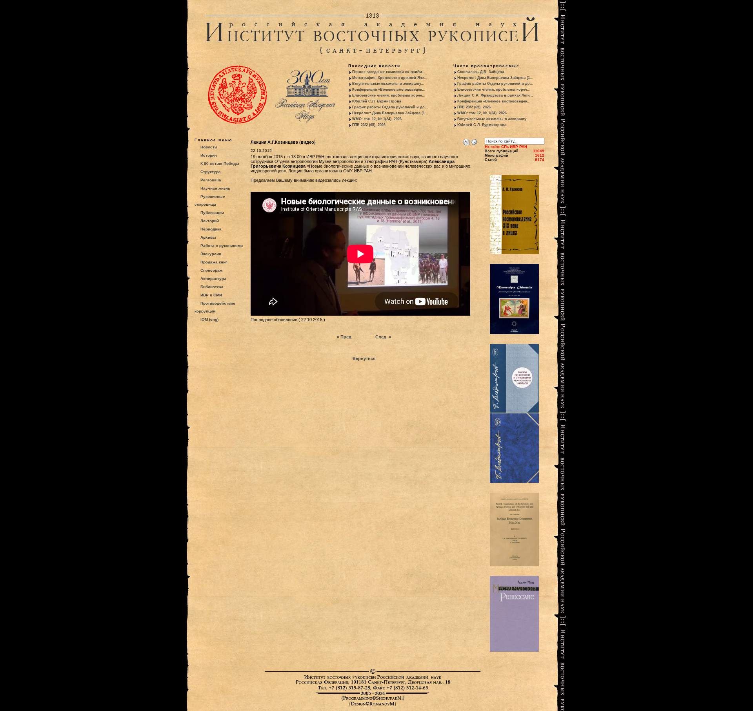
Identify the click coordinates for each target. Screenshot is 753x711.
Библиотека (212, 287)
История (208, 155)
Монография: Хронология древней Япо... (389, 78)
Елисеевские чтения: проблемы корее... (389, 95)
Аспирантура (213, 278)
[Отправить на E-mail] (474, 140)
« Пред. (345, 336)
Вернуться (364, 358)
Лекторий (209, 221)
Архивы (208, 237)
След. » (383, 336)
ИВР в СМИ (211, 295)
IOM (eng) (209, 319)
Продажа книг (213, 262)
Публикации (212, 212)
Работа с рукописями (221, 245)
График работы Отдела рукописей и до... (390, 107)
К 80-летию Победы (219, 163)
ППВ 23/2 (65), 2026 (369, 125)
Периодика (211, 229)
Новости (208, 147)
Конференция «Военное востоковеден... (389, 89)
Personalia (210, 180)
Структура (210, 172)
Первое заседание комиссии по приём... (389, 72)
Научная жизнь (215, 188)
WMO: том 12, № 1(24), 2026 (377, 119)
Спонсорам (211, 270)
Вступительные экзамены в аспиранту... (388, 84)
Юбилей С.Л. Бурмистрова (376, 101)
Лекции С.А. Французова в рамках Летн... (495, 95)
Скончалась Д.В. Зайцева (480, 72)
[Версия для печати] (466, 140)
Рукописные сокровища (210, 200)
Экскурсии (210, 254)
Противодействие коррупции (215, 307)
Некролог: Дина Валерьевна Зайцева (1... (390, 113)
